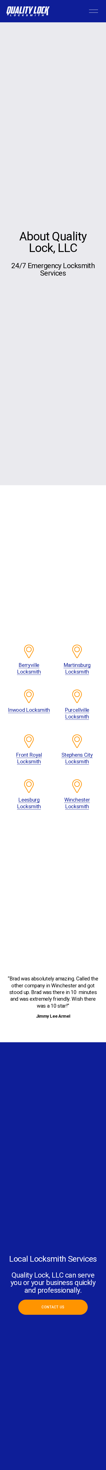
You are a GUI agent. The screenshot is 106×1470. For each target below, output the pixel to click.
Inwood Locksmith (29, 710)
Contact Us (53, 1307)
